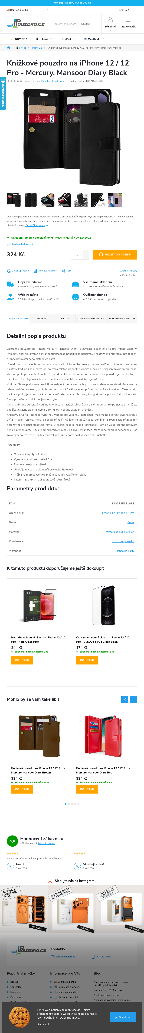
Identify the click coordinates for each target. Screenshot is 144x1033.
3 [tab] (72, 804)
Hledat (85, 24)
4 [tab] (75, 804)
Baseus (14, 982)
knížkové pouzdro (123, 541)
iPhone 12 (108, 513)
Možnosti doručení (22, 244)
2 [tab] (69, 804)
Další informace (69, 1017)
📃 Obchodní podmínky (67, 997)
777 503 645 (104, 956)
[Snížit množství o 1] (86, 257)
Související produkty (89, 318)
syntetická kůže (115, 532)
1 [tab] (66, 804)
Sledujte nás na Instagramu (75, 881)
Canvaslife (15, 987)
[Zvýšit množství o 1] (86, 252)
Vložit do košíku (118, 255)
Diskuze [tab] (64, 318)
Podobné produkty (120, 318)
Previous (124, 699)
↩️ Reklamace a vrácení (67, 987)
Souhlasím (125, 1017)
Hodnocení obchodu (65, 992)
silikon (130, 532)
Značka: (128, 270)
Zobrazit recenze (46, 843)
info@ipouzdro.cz (66, 956)
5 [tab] (78, 804)
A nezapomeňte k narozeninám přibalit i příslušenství (111, 983)
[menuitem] (19, 39)
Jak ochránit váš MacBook (108, 990)
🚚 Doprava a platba (17, 10)
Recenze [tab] (41, 318)
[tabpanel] (39, 624)
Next (133, 699)
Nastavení (43, 1024)
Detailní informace (35, 225)
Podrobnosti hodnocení (52, 81)
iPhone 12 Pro (125, 513)
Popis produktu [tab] (18, 318)
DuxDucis (15, 997)
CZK (127, 10)
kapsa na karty (125, 551)
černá (130, 522)
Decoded (15, 992)
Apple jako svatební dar (106, 995)
